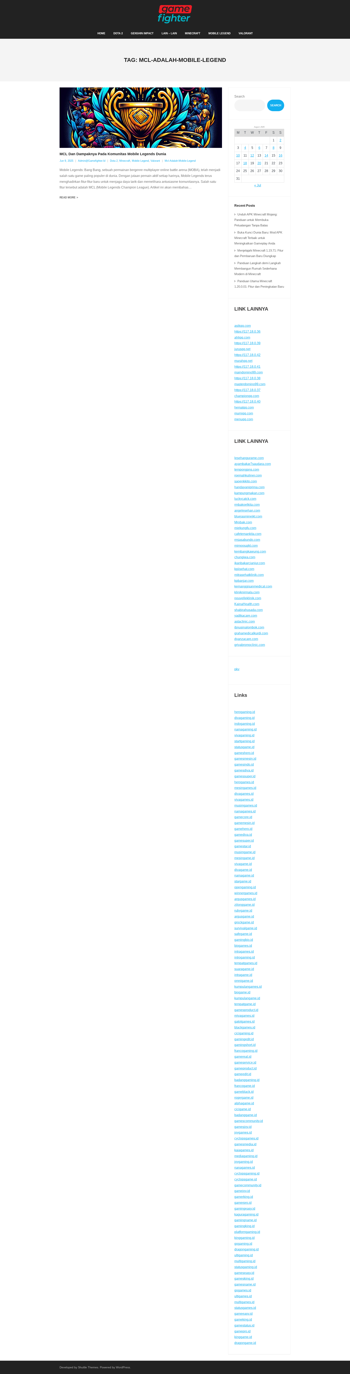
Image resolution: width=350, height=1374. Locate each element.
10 (238, 155)
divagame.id (243, 870)
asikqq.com (242, 325)
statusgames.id (245, 1307)
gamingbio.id (243, 939)
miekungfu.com (245, 528)
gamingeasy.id (244, 1208)
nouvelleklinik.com (247, 598)
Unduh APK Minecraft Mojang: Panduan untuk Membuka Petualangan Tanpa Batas (255, 220)
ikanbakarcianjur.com (249, 563)
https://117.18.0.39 (247, 343)
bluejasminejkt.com (248, 516)
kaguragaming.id (246, 1214)
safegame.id (243, 934)
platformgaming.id (247, 1232)
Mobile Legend (140, 160)
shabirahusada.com (248, 610)
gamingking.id (244, 1226)
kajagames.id (244, 1150)
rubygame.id (243, 910)
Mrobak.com (243, 522)
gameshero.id (244, 753)
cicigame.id (242, 1109)
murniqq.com (243, 413)
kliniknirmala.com (246, 592)
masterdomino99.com (249, 384)
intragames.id (244, 951)
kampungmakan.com (249, 493)
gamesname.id (245, 1284)
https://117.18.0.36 (247, 331)
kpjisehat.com (244, 569)
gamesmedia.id (245, 1144)
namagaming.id (245, 729)
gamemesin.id (244, 823)
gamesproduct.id (246, 1010)
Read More (68, 197)
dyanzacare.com (246, 639)
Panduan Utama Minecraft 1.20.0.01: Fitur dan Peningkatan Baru (259, 283)
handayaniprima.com (249, 487)
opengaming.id (245, 887)
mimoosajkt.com (246, 545)
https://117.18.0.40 (247, 401)
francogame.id (244, 1086)
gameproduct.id (245, 1068)
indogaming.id (244, 723)
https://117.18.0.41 (247, 366)
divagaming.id (244, 718)
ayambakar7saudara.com (252, 464)
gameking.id (243, 1319)
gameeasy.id (243, 1313)
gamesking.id (244, 1278)
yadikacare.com (245, 615)
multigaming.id (244, 1261)
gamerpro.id (243, 1202)
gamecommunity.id (247, 1185)
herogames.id (244, 782)
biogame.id (242, 992)
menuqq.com (243, 419)
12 (252, 155)
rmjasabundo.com (247, 539)
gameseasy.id (244, 1273)
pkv (236, 669)
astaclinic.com (244, 621)
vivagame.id (243, 864)
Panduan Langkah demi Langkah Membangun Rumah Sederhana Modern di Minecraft (257, 268)
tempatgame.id (245, 1004)
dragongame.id (245, 1343)
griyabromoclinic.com (249, 645)
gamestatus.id (244, 1325)
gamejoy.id (242, 1191)
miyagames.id (244, 1015)
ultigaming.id (243, 1255)
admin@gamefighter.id (91, 160)
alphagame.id (244, 1103)
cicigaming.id (243, 1033)
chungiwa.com (244, 557)
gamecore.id (243, 817)
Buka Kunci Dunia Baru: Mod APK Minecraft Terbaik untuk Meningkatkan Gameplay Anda (258, 238)
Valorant (155, 160)
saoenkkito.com (245, 481)
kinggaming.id (244, 1238)
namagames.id (245, 811)
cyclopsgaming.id (246, 1173)
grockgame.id (244, 922)
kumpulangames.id (248, 986)
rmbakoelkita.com (247, 504)
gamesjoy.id (243, 1127)
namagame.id (244, 875)
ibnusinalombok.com (249, 627)
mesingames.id (245, 788)
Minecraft (124, 160)
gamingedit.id (244, 1039)
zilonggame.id (244, 904)
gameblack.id (244, 1091)
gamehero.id (243, 829)
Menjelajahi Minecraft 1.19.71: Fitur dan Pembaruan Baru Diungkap (258, 253)
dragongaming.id (246, 1249)
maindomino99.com (248, 372)
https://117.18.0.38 (247, 378)
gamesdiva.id (244, 770)
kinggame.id (243, 1337)
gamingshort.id (245, 1045)
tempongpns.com (246, 469)
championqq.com (246, 396)
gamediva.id (243, 834)
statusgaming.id (245, 1267)
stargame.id (242, 881)
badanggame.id (245, 1115)
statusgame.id (244, 747)
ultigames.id (243, 1296)
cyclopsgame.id (245, 1179)
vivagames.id (243, 799)
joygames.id (243, 1132)
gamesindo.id (244, 764)
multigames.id (244, 1302)
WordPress (123, 1367)
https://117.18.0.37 (247, 390)
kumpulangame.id (247, 998)
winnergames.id (245, 893)
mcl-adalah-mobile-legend (180, 160)
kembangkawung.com (250, 551)
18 (245, 163)
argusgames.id (245, 899)
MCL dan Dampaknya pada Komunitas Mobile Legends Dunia (113, 154)
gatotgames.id (244, 1021)
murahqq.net (243, 361)
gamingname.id (245, 1220)
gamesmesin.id (245, 758)
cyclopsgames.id (246, 1138)
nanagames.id (244, 1167)
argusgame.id (244, 916)
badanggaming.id (246, 1080)
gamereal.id (242, 1056)
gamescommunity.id (248, 1121)
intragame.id (243, 975)
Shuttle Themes (88, 1367)
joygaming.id (243, 1161)
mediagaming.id (245, 1156)
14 (266, 155)
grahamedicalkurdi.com (251, 633)
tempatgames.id (245, 963)
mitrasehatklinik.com (249, 575)
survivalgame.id (245, 928)
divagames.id (244, 793)
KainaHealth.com (246, 604)
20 (259, 163)
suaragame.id (244, 969)
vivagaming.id (244, 735)
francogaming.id (245, 1050)
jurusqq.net (242, 349)
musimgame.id (244, 852)
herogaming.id (244, 712)
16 (280, 155)
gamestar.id (242, 846)
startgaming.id (244, 741)
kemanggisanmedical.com (253, 586)
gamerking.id (243, 1197)
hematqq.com (244, 407)
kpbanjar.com (244, 580)
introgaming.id (244, 957)
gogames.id (242, 1290)
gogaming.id (243, 1243)
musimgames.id (245, 805)
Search (239, 96)
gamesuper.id (244, 840)
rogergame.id (243, 1097)
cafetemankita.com (247, 534)
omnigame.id (243, 980)
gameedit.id (242, 1074)
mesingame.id (244, 858)
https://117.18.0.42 (247, 355)
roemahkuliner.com (248, 475)
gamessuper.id (244, 776)
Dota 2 (114, 160)
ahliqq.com (242, 337)
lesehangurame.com (249, 458)
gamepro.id (242, 1331)
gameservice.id (245, 1062)
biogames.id (243, 945)
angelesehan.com (247, 510)
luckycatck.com (245, 498)
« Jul (257, 185)
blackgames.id (244, 1027)
